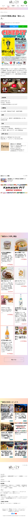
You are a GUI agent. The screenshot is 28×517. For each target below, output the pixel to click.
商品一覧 (2, 503)
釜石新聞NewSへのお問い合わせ (13, 511)
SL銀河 (5, 487)
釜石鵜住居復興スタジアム (11, 498)
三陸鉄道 (10, 487)
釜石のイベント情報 (4, 8)
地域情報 (21, 476)
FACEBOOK (5, 26)
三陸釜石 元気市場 (4, 501)
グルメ (2, 489)
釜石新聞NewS (3, 476)
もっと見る (25, 175)
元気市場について (16, 503)
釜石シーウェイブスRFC (13, 496)
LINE (23, 26)
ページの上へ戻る (24, 465)
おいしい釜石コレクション (15, 492)
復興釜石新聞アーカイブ (12, 476)
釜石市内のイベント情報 (5, 481)
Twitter (14, 26)
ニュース (2, 474)
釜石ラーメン (15, 491)
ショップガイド (9, 503)
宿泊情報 (18, 485)
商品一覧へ (14, 359)
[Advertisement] (14, 164)
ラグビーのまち (4, 496)
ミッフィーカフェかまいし (6, 491)
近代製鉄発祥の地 (4, 485)
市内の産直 (5, 492)
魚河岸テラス (8, 486)
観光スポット (11, 485)
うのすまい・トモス (17, 486)
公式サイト (22, 150)
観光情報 (2, 483)
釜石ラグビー (3, 495)
